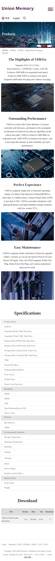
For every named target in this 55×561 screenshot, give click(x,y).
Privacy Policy (40, 555)
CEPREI (26, 544)
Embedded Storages (34, 50)
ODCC (34, 544)
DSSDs (13, 50)
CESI (19, 544)
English (16, 18)
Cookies (49, 555)
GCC (40, 544)
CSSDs (20, 50)
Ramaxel (12, 544)
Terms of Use (28, 555)
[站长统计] (27, 557)
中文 (7, 18)
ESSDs (5, 50)
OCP (46, 544)
